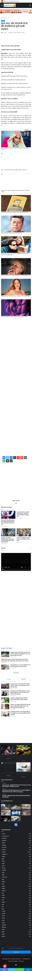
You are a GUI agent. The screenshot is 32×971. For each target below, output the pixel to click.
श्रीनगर (3, 929)
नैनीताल (3, 888)
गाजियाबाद (4, 870)
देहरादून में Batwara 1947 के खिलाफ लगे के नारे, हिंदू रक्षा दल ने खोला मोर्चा (20, 665)
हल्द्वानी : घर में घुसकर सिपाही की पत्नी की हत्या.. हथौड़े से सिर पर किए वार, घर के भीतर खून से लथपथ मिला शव (20, 706)
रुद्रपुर (3, 922)
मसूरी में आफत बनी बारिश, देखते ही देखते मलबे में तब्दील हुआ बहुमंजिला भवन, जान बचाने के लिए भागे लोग (20, 654)
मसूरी (3, 904)
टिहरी (3, 879)
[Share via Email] (7, 460)
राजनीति (3, 911)
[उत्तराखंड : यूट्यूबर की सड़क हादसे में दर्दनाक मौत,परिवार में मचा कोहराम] (5, 700)
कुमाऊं (3, 858)
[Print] (11, 460)
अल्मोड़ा (3, 842)
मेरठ (2, 906)
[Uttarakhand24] (10, 5)
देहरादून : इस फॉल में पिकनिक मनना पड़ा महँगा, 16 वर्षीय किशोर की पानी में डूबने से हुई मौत (7, 540)
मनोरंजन (3, 902)
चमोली (3, 874)
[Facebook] (3, 457)
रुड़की (3, 920)
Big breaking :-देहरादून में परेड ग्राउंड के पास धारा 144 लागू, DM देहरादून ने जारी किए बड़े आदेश (20, 685)
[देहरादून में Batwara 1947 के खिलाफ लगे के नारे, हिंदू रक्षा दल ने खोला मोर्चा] (5, 667)
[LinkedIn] (11, 457)
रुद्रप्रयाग (4, 925)
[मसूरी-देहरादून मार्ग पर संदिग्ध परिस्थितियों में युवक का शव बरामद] (16, 818)
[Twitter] (7, 457)
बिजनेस (3, 897)
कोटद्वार (3, 861)
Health (3, 833)
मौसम (3, 909)
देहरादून (3, 886)
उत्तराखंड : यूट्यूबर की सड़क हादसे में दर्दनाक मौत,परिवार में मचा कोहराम (19, 698)
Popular (9, 679)
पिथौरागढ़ (3, 890)
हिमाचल (3, 936)
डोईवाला (3, 881)
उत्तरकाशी (4, 849)
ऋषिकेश (3, 856)
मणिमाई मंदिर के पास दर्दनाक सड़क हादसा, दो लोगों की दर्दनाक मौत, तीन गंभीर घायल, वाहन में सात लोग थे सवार (14, 660)
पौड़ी (3, 893)
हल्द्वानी (3, 934)
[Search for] (30, 6)
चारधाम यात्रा (4, 877)
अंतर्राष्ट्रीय (4, 838)
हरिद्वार (3, 931)
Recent (23, 679)
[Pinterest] (18, 457)
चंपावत (3, 872)
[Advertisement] (16, 39)
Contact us (21, 961)
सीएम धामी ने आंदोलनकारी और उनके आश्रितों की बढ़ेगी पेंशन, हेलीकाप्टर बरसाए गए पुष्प (8, 522)
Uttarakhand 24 (26, 958)
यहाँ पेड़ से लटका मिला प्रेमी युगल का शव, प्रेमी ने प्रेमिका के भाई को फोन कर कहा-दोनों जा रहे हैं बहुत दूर (20, 692)
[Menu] (2, 6)
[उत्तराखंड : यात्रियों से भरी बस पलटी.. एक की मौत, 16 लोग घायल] (24, 532)
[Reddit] (21, 457)
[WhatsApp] (3, 460)
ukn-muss (4, 32)
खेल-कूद (3, 868)
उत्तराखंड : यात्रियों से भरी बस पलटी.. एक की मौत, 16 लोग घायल (23, 539)
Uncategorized (5, 836)
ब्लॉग (3, 899)
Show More (16, 672)
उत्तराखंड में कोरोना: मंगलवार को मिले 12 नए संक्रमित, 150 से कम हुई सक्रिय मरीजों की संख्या (20, 713)
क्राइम (3, 863)
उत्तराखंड (7, 17)
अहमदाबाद (4, 845)
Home (3, 17)
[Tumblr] (14, 457)
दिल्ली (3, 884)
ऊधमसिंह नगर (4, 854)
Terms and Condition (13, 961)
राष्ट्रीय (3, 918)
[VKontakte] (25, 457)
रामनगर (3, 915)
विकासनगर (4, 927)
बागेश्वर (3, 895)
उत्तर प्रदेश (4, 847)
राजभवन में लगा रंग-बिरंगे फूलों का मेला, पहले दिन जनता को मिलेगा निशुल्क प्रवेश (23, 514)
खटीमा (3, 865)
